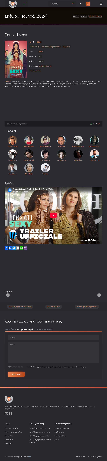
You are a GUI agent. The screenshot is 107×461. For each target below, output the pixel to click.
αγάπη (68, 86)
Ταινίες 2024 (9, 444)
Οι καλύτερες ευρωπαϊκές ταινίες (20, 307)
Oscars (57, 440)
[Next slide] (99, 295)
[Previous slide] (8, 295)
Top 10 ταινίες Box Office (13, 432)
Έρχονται (62, 428)
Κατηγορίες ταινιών (11, 428)
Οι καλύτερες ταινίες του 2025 (40, 432)
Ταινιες (84, 16)
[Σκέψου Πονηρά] (16, 59)
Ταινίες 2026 (9, 436)
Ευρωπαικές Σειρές (53, 307)
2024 (39, 42)
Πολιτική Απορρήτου (95, 457)
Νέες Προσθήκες (60, 436)
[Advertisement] (53, 103)
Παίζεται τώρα (59, 432)
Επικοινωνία (80, 457)
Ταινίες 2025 (9, 440)
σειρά (45, 81)
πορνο (87, 84)
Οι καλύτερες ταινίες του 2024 (87, 307)
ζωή (66, 81)
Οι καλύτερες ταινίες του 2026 (40, 428)
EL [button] (80, 4)
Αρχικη (75, 16)
